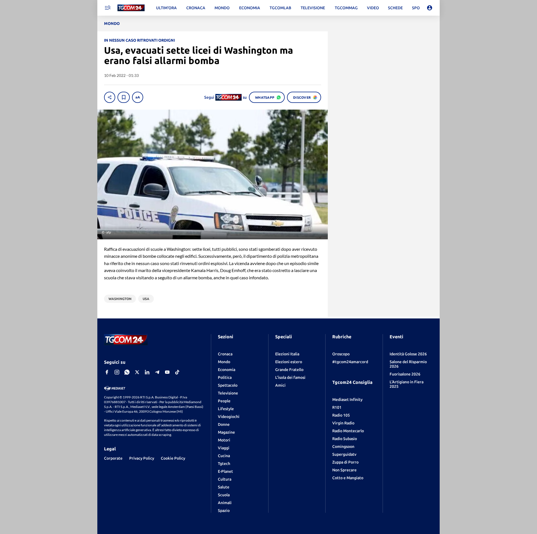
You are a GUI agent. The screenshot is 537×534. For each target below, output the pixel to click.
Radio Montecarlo (348, 431)
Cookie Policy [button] (173, 458)
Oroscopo (341, 354)
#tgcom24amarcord (350, 362)
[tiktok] (177, 372)
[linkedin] (147, 372)
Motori (224, 440)
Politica (225, 377)
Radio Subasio (344, 438)
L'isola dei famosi (290, 377)
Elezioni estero (288, 362)
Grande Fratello (289, 369)
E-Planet (225, 471)
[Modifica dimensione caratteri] (137, 97)
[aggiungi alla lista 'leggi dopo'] (123, 97)
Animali (225, 502)
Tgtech (224, 463)
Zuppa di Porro (345, 462)
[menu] (107, 7)
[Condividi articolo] (109, 97)
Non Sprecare (344, 470)
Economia (226, 369)
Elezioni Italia (287, 354)
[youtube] (167, 372)
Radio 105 (341, 415)
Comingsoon (343, 446)
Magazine (226, 432)
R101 (336, 407)
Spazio (224, 510)
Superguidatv (344, 454)
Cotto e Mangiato (347, 478)
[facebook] (107, 372)
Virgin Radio (343, 423)
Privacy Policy (141, 458)
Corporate (113, 458)
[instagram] (117, 372)
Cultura (224, 479)
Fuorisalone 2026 (405, 374)
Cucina (224, 455)
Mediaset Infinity (347, 399)
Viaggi (223, 448)
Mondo (224, 362)
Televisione (228, 393)
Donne (224, 424)
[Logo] (131, 7)
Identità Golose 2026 (408, 354)
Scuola (224, 495)
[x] (137, 372)
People (224, 401)
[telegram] (157, 372)
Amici (280, 385)
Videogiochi (228, 416)
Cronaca (225, 354)
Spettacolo (227, 385)
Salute (223, 487)
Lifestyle (226, 409)
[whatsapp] (127, 372)
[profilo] (430, 7)
